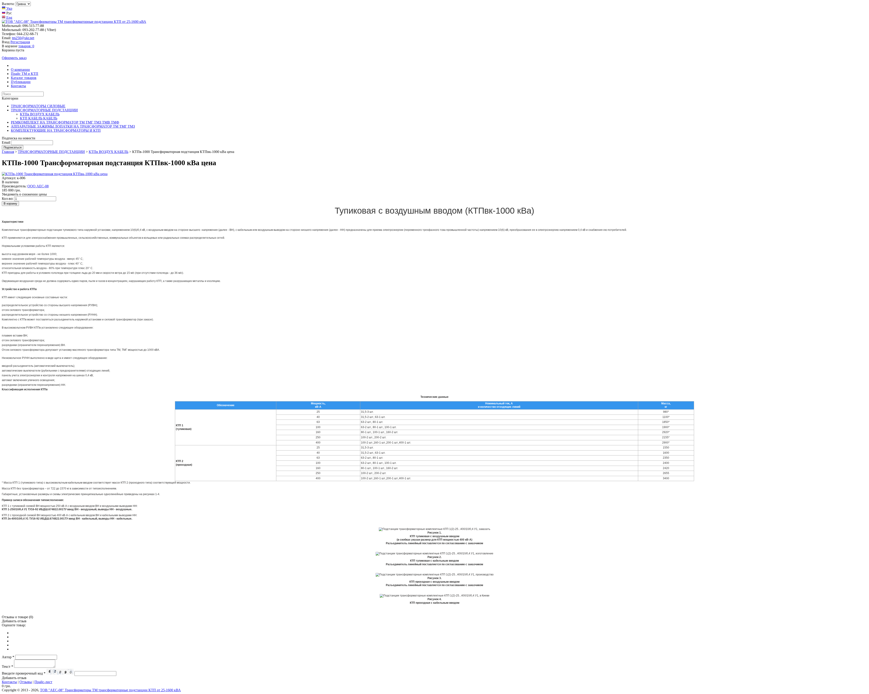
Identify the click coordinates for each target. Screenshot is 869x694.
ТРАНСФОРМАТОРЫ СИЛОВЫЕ (38, 106)
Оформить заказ (14, 58)
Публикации (21, 82)
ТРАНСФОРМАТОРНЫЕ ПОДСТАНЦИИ (44, 110)
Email (6, 142)
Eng (8, 17)
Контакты (18, 86)
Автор (8, 657)
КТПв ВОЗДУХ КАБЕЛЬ (40, 114)
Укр (8, 8)
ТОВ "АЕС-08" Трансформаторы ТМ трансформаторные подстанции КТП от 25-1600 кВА (110, 690)
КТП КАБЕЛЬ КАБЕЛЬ (38, 118)
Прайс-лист (43, 682)
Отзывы (25, 682)
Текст (7, 666)
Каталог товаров (23, 78)
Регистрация (20, 42)
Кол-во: (7, 198)
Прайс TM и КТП (24, 74)
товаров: (26, 46)
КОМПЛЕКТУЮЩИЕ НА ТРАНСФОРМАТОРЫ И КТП (56, 130)
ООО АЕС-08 (38, 186)
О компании (20, 70)
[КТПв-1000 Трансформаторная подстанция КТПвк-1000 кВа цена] (54, 174)
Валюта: (8, 4)
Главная (8, 152)
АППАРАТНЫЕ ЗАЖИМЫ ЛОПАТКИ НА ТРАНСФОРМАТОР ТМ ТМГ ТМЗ (73, 126)
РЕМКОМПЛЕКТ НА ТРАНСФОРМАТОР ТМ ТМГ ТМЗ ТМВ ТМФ (65, 122)
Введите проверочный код (23, 673)
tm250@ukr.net (23, 38)
